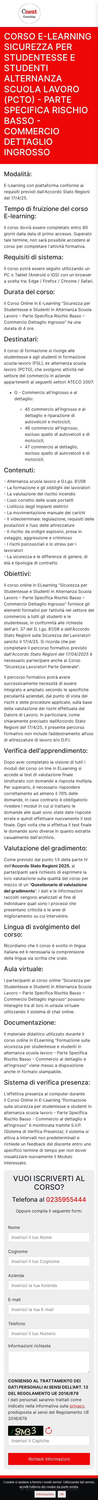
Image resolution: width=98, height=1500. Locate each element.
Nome (14, 1227)
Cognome (17, 1251)
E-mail (14, 1299)
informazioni (45, 1494)
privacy (77, 1406)
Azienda (16, 1275)
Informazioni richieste (29, 1345)
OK (62, 1494)
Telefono (16, 1323)
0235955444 (66, 1199)
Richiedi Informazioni (49, 1459)
